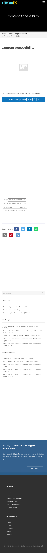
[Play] (27, 99)
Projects (9, 528)
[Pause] (31, 99)
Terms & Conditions (14, 504)
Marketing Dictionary (18, 33)
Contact (9, 534)
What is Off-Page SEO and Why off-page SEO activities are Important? (23, 332)
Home (4, 33)
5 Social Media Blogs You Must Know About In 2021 (21, 336)
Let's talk (34, 468)
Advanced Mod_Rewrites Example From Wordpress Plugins (21, 365)
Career (9, 531)
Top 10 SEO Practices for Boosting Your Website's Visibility (20, 327)
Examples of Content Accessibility (17, 203)
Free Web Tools (12, 501)
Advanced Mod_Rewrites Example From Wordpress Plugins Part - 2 (21, 344)
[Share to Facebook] (16, 229)
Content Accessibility (17, 200)
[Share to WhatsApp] (36, 229)
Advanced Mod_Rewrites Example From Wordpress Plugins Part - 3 (21, 340)
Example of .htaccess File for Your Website (18, 359)
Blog (8, 495)
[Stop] (38, 99)
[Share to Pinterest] (11, 235)
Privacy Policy (11, 507)
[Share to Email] (5, 235)
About (8, 522)
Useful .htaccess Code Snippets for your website (21, 361)
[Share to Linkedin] (29, 229)
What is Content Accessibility (15, 207)
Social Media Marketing (11, 310)
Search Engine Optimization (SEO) (15, 313)
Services (9, 525)
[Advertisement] (23, 127)
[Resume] (34, 99)
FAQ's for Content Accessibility (15, 210)
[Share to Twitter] (23, 229)
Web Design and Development (14, 307)
